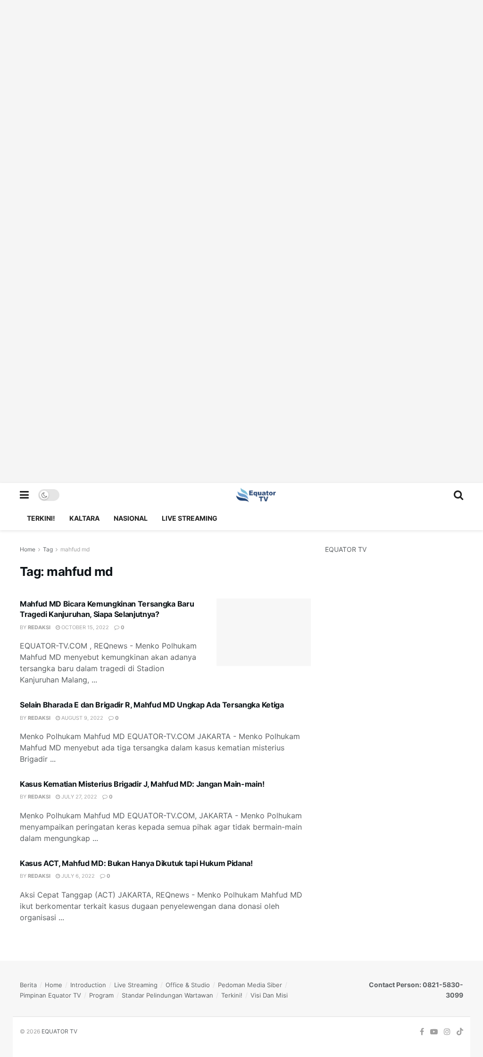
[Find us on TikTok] (460, 1032)
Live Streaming (189, 518)
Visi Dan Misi (269, 995)
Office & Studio (188, 985)
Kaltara (84, 518)
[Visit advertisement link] (241, 241)
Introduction (88, 985)
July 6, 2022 (77, 876)
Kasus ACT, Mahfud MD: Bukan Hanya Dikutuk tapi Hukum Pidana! (136, 863)
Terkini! (41, 518)
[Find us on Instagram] (447, 1031)
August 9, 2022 (81, 718)
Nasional (131, 518)
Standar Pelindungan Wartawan (167, 995)
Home (27, 549)
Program (101, 995)
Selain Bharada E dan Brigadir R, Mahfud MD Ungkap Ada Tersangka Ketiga (152, 704)
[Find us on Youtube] (434, 1031)
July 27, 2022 (78, 796)
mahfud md (75, 549)
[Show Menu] (24, 495)
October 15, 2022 (84, 627)
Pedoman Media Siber (250, 985)
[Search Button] (458, 495)
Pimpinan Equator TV (50, 995)
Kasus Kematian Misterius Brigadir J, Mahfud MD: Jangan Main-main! (142, 784)
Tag (48, 549)
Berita (28, 985)
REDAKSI (39, 627)
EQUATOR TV (59, 1031)
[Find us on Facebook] (422, 1031)
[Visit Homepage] (256, 495)
